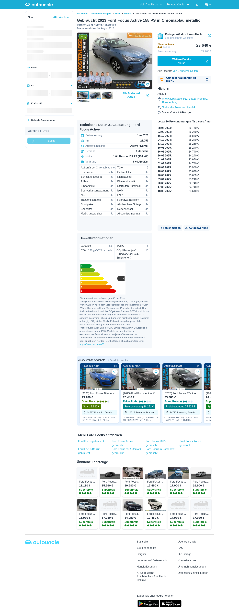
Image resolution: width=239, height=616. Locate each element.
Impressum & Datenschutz (152, 560)
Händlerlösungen (147, 566)
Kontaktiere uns (187, 560)
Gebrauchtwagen (101, 13)
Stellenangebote (146, 547)
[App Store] (170, 603)
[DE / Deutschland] (208, 4)
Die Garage (184, 554)
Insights (141, 554)
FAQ (180, 547)
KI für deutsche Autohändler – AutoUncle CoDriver (151, 576)
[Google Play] (148, 603)
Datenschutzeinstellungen (193, 572)
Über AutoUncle (187, 541)
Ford (117, 13)
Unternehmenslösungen (192, 566)
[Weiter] (149, 61)
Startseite (82, 13)
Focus (127, 13)
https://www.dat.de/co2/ (92, 344)
